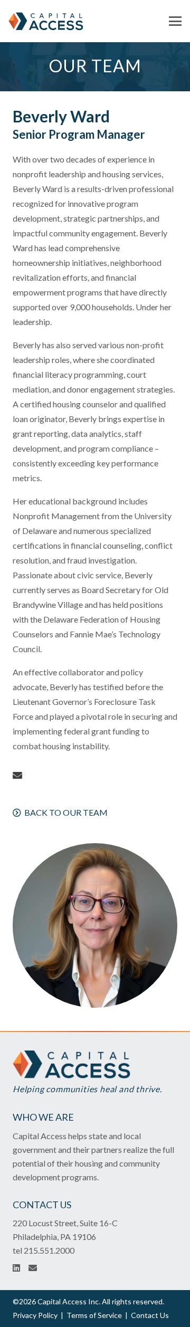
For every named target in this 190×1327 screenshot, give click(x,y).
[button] (175, 21)
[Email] (17, 775)
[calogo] (46, 21)
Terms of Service (94, 1315)
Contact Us (150, 1315)
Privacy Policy (35, 1315)
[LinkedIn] (16, 1268)
